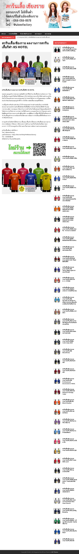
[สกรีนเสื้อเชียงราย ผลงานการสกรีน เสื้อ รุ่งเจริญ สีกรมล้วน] (57, 511)
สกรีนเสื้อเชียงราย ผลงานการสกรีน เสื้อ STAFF (69, 147)
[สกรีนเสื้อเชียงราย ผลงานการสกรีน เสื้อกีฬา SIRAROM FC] (57, 491)
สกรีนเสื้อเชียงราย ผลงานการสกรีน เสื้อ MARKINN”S (68, 88)
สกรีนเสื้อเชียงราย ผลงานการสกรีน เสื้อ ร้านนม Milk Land (69, 460)
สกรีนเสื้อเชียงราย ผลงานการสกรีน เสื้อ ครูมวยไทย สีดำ (68, 469)
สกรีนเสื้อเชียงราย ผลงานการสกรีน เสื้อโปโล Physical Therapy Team (68, 391)
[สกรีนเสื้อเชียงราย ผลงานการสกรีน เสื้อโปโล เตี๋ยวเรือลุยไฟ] (57, 129)
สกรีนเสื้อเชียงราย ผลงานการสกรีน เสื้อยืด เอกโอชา (69, 58)
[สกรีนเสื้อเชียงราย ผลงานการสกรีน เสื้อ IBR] (57, 541)
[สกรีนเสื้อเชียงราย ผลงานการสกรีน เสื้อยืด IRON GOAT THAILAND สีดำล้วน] (57, 480)
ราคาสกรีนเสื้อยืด (13, 34)
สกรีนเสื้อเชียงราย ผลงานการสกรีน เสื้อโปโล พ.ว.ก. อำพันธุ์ (68, 279)
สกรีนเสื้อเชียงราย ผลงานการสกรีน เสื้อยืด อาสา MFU (69, 311)
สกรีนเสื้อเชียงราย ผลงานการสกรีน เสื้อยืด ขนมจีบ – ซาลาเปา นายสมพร (69, 228)
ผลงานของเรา (38, 34)
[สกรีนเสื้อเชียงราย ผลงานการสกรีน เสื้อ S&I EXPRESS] (57, 412)
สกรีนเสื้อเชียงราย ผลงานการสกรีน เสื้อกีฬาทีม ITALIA (69, 177)
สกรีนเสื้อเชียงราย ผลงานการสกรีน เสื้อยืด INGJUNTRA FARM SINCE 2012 (68, 208)
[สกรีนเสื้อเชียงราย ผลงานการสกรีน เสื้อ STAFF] (57, 149)
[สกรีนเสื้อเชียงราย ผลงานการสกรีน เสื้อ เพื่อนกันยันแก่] (57, 531)
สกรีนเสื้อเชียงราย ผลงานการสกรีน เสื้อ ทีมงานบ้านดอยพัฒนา (69, 430)
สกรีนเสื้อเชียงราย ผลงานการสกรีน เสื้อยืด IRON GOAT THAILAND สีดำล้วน (69, 480)
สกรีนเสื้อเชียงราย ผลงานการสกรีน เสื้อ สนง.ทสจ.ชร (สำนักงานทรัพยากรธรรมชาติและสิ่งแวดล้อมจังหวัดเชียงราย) (69, 300)
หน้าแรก (3, 34)
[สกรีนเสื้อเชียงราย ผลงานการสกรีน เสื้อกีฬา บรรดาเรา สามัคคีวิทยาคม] (57, 290)
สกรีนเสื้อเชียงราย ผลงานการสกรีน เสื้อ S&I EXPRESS (68, 411)
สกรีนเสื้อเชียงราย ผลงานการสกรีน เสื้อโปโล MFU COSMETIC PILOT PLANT (69, 79)
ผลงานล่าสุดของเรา (61, 43)
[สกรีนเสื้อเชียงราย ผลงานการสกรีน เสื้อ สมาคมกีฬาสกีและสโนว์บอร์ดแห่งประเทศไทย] (57, 321)
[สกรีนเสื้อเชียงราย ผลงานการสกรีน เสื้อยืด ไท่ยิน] (57, 159)
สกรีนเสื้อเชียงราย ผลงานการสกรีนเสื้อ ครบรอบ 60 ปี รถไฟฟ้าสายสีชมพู (69, 49)
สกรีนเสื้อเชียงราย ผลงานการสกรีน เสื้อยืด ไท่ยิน (69, 157)
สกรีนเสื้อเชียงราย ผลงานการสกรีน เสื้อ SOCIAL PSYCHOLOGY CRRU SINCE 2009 (69, 119)
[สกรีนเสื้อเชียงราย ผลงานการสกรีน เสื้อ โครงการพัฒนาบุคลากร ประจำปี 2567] (57, 269)
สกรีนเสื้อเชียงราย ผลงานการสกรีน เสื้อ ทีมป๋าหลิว (68, 360)
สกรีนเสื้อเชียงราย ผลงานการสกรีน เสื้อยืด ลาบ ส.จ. (69, 187)
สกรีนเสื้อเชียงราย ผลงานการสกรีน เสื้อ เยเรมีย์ (69, 67)
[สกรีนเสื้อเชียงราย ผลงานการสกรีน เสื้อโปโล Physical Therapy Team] (57, 391)
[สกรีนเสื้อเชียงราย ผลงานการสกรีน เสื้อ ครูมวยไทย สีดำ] (57, 470)
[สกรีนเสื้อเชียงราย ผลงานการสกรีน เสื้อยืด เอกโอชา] (57, 59)
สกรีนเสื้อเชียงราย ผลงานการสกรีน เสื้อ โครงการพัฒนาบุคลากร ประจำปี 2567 (68, 269)
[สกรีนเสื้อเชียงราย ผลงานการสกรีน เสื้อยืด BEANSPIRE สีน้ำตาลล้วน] (57, 239)
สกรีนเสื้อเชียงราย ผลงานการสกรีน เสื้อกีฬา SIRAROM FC (68, 490)
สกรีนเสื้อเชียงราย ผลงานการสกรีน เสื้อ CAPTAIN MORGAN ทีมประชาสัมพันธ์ (69, 198)
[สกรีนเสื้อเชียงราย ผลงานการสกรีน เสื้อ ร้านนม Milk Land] (57, 460)
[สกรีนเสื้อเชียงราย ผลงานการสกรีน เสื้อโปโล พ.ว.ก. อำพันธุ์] (57, 280)
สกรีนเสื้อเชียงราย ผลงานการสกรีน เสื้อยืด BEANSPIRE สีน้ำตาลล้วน (69, 238)
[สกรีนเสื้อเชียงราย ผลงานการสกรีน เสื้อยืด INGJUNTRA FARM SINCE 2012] (57, 208)
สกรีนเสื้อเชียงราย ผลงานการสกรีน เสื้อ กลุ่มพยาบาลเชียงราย (68, 167)
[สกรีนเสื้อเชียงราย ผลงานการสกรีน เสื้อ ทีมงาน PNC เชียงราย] (57, 421)
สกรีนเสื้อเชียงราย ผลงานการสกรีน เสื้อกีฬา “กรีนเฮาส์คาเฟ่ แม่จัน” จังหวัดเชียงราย (69, 521)
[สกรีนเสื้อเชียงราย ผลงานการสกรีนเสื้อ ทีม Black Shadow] (57, 402)
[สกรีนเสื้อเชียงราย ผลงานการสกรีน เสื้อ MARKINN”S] (57, 89)
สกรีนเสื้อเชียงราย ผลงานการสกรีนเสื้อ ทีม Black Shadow (68, 401)
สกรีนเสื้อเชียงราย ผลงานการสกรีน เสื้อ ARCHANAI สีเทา (68, 248)
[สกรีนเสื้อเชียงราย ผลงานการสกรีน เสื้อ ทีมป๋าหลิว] (57, 361)
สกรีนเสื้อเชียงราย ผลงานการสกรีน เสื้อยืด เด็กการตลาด (69, 138)
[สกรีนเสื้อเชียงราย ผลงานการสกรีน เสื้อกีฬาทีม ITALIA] (57, 178)
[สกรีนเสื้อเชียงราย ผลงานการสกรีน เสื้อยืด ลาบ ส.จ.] (57, 188)
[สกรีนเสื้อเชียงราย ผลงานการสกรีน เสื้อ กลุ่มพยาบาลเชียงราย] (57, 168)
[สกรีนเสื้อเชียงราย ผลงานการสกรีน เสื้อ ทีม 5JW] (57, 451)
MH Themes (55, 552)
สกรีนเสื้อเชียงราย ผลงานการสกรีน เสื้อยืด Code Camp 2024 (68, 341)
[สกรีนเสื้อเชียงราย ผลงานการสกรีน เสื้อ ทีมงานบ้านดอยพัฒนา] (57, 431)
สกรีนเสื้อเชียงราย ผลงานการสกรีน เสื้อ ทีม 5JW (69, 449)
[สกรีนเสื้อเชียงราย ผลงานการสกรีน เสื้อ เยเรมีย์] (57, 69)
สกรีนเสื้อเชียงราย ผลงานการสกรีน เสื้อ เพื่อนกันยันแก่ (69, 530)
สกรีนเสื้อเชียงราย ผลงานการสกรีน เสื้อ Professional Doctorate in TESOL (68, 381)
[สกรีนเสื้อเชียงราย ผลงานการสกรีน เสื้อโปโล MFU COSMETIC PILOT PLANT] (57, 79)
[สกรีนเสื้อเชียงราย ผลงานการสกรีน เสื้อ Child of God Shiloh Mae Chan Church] (57, 500)
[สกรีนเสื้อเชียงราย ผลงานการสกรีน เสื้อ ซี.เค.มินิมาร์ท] (57, 441)
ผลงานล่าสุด (48, 34)
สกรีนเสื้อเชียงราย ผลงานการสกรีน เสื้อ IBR (68, 539)
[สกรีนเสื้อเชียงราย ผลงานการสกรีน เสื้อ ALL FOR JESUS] (57, 109)
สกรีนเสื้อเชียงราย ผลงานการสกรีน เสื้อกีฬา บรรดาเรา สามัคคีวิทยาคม (69, 289)
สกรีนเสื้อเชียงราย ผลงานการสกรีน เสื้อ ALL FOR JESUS (68, 108)
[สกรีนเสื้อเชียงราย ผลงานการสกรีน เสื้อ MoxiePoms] (57, 351)
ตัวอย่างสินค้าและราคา (26, 34)
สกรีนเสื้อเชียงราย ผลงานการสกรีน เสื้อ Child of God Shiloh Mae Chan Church (69, 500)
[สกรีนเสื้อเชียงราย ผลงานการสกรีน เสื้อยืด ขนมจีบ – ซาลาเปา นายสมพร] (57, 229)
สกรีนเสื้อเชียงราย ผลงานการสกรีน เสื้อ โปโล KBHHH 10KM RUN (68, 98)
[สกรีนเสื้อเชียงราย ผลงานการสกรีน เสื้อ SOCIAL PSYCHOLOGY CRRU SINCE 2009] (57, 119)
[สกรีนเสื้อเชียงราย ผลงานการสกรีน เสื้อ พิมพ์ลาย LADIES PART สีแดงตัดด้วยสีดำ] (57, 259)
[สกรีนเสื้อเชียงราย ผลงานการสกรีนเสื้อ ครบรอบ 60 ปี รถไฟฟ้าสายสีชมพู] (57, 49)
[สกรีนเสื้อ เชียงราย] (39, 27)
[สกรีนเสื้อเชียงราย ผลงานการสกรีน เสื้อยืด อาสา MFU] (57, 311)
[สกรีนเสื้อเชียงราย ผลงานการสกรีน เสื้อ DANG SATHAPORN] (57, 332)
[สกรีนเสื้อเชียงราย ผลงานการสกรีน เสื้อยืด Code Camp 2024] (57, 342)
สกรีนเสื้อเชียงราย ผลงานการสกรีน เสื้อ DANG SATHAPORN (69, 331)
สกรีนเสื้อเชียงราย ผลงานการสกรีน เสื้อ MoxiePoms (68, 350)
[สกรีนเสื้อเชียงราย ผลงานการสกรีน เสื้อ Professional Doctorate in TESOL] (57, 381)
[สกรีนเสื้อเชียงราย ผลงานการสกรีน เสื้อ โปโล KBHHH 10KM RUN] (57, 99)
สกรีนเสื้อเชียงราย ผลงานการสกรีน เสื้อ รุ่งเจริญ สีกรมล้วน (69, 510)
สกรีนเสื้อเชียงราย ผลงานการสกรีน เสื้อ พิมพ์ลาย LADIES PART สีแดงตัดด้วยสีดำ (69, 259)
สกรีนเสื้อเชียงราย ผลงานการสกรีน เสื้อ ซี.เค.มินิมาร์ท (69, 440)
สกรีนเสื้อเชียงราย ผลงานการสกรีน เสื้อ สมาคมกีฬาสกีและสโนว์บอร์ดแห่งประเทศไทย (69, 321)
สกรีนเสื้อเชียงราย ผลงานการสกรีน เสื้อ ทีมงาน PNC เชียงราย (69, 420)
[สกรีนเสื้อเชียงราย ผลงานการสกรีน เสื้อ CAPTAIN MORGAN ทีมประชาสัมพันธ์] (57, 198)
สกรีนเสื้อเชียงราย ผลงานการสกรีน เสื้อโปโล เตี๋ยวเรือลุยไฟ (68, 128)
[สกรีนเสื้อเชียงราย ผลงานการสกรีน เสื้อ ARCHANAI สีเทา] (57, 249)
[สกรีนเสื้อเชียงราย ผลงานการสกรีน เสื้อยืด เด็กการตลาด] (57, 139)
